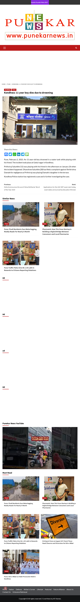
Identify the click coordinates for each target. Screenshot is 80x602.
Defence (19, 589)
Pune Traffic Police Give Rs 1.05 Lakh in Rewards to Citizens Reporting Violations (20, 269)
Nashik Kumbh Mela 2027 (39, 2)
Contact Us (6, 592)
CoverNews (46, 599)
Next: (60, 187)
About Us (70, 589)
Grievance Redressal (20, 592)
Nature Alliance (59, 589)
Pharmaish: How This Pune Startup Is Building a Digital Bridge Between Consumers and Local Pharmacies (56, 232)
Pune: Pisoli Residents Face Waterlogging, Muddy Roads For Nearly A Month (20, 230)
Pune (14, 90)
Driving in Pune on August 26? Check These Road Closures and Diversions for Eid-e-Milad (57, 542)
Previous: (22, 187)
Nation (11, 589)
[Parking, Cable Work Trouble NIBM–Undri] (40, 448)
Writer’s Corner (29, 589)
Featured (48, 589)
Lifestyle (40, 589)
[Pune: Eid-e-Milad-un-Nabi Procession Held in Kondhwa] (20, 562)
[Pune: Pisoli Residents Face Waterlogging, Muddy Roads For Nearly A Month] (20, 214)
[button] (4, 47)
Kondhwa (7, 90)
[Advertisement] (40, 66)
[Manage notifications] (5, 588)
